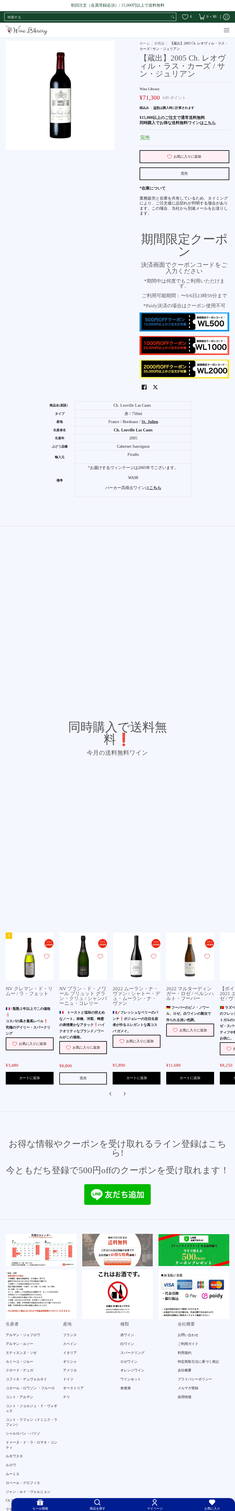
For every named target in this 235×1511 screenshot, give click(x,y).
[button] (144, 387)
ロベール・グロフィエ (23, 1483)
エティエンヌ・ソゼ (21, 1353)
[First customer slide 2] (117, 1250)
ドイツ (68, 1379)
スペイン (70, 1344)
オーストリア (73, 1388)
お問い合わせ (188, 1335)
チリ (66, 1397)
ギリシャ (70, 1362)
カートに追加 (29, 1078)
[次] (124, 1093)
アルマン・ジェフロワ (23, 1335)
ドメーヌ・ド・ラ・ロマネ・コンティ (31, 1445)
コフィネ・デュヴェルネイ (26, 1379)
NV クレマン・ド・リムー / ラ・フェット (29, 991)
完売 (184, 173)
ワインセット (130, 1379)
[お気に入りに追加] (47, 956)
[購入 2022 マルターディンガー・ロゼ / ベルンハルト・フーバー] (190, 957)
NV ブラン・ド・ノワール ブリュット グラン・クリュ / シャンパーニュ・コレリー (83, 996)
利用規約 (184, 1353)
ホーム (145, 43)
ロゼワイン (129, 1362)
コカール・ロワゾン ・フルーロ (30, 1388)
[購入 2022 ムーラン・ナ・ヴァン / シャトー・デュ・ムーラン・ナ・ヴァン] (136, 957)
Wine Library (150, 89)
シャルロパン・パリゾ (23, 1433)
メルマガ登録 (188, 1388)
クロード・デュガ (19, 1370)
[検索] (173, 17)
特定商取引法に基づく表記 (198, 1362)
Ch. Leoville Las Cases (133, 430)
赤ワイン (127, 1335)
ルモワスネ (14, 1456)
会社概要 (184, 1370)
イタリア (70, 1353)
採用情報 (184, 1397)
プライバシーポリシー (195, 1379)
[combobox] (87, 17)
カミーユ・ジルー (19, 1362)
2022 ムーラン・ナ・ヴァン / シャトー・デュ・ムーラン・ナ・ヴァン (136, 996)
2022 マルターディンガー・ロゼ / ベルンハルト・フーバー (190, 993)
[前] (110, 1093)
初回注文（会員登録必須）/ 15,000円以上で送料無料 (117, 5)
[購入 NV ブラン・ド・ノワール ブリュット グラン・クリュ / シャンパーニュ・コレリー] (83, 957)
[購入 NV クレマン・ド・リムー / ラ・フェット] (30, 957)
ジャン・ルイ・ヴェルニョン (28, 1492)
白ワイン (127, 1344)
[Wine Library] (27, 30)
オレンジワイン (132, 1370)
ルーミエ (12, 1474)
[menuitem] (207, 17)
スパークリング (132, 1353)
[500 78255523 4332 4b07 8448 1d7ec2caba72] (193, 1250)
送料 (156, 107)
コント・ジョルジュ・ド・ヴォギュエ (31, 1408)
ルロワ (11, 1465)
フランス (70, 1335)
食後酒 (125, 1388)
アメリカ (70, 1370)
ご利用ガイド (188, 1344)
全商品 (159, 43)
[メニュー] (226, 30)
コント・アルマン (19, 1397)
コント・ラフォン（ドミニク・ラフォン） (31, 1422)
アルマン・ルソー (19, 1344)
